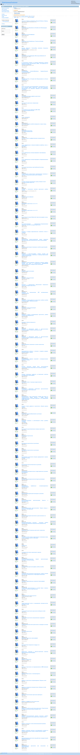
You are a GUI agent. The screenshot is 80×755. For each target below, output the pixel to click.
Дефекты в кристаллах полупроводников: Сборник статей (34, 680)
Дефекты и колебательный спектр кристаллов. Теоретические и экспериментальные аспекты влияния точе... (35, 709)
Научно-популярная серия (28, 131)
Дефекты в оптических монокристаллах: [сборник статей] (34, 687)
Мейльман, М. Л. (24, 291)
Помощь (3, 23)
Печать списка (17, 13)
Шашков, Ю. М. (24, 478)
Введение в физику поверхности (28, 322)
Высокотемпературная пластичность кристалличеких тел (34, 515)
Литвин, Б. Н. (24, 616)
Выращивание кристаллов (27, 435)
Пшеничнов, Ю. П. (25, 529)
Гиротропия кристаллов (27, 631)
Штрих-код (3, 28)
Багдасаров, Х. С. (24, 492)
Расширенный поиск (5, 10)
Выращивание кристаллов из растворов (30, 443)
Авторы (3, 14)
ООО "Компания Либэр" (40, 753)
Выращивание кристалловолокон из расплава (31, 464)
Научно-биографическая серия (29, 110)
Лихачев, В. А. (24, 306)
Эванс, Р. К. (23, 270)
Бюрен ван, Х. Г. (24, 658)
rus (6, 4)
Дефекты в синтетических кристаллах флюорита (32, 694)
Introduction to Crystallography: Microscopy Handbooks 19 (34, 55)
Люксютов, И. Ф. (24, 637)
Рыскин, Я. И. (24, 381)
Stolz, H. (23, 40)
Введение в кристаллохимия (28, 277)
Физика (25, 422)
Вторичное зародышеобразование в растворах (32, 413)
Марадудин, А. (24, 707)
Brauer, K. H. (24, 26)
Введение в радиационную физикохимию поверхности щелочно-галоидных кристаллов (35, 285)
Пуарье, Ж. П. (24, 514)
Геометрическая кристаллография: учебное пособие (33, 566)
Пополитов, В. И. (24, 470)
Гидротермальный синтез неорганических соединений (33, 617)
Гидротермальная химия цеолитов (29, 595)
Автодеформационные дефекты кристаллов (31, 96)
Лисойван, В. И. (24, 137)
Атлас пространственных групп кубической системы (33, 167)
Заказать (53, 20)
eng (5, 4)
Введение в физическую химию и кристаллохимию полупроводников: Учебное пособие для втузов (35, 329)
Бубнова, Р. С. (24, 499)
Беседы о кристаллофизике (27, 196)
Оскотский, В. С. (24, 672)
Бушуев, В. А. (24, 419)
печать (32, 16)
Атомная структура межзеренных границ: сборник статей (34, 181)
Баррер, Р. (23, 594)
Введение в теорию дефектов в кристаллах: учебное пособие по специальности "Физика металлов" (35, 300)
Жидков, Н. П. (24, 572)
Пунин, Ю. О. (24, 95)
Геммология (24, 545)
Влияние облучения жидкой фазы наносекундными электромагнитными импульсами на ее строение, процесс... (35, 367)
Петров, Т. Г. (24, 449)
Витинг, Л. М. (24, 521)
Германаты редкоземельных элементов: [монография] (33, 581)
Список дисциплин (5, 21)
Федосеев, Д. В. (24, 587)
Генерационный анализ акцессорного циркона (31, 552)
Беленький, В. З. (24, 558)
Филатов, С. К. (24, 507)
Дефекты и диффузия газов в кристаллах (30, 701)
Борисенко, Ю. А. (24, 565)
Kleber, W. (23, 33)
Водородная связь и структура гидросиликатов (32, 382)
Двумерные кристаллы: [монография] (30, 638)
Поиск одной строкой (5, 11)
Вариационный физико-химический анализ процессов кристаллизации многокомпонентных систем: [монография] (35, 240)
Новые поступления (5, 8)
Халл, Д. (23, 246)
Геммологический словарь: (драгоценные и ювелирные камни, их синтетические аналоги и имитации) (35, 537)
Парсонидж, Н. (24, 202)
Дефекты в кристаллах (26, 659)
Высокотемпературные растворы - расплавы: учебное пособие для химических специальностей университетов (35, 523)
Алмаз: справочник (26, 117)
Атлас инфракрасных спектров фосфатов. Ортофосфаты (34, 152)
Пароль (3, 31)
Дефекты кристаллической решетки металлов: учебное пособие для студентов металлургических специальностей (35, 716)
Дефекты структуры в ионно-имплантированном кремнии (34, 723)
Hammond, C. (24, 54)
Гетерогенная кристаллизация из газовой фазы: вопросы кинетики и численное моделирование (35, 588)
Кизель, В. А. (24, 630)
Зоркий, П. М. (24, 129)
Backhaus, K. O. (24, 70)
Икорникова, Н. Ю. (25, 623)
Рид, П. (23, 544)
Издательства (4, 15)
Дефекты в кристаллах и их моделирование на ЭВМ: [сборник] (35, 666)
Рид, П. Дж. (23, 536)
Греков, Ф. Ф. (24, 188)
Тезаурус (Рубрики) (5, 17)
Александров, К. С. (25, 123)
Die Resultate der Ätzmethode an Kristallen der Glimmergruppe (34, 27)
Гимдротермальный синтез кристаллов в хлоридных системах (35, 624)
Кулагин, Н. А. (24, 313)
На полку (53, 22)
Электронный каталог (9, 2)
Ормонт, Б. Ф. (24, 328)
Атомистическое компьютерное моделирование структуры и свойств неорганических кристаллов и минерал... (35, 174)
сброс (30, 16)
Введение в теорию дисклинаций (29, 307)
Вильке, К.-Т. (24, 434)
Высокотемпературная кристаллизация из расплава (33, 493)
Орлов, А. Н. (24, 299)
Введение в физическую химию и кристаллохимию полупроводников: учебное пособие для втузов (35, 337)
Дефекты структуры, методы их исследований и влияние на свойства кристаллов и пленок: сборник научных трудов (35, 731)
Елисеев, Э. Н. (24, 238)
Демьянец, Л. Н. (24, 580)
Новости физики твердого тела (29, 182)
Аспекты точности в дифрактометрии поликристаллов (33, 138)
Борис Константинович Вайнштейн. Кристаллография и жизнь (35, 217)
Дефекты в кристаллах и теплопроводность (31, 673)
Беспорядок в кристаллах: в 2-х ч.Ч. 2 (29, 210)
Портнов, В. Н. (24, 395)
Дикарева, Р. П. (24, 261)
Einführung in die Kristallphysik (28, 34)
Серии (3, 16)
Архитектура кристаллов (27, 130)
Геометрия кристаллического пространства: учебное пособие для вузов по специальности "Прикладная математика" (35, 574)
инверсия (26, 16)
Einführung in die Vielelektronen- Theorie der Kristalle (32, 41)
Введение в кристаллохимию (28, 271)
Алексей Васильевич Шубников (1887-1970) (31, 109)
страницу (22, 16)
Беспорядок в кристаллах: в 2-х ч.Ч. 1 (29, 203)
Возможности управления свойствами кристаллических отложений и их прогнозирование (35, 389)
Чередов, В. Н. (24, 693)
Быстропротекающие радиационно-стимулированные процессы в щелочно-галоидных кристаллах (35, 224)
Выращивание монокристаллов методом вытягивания (33, 479)
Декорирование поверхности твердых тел (30, 644)
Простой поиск (4, 9)
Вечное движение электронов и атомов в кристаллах (33, 344)
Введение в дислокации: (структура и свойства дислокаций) (34, 247)
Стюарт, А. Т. (24, 343)
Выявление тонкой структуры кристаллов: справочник (33, 530)
